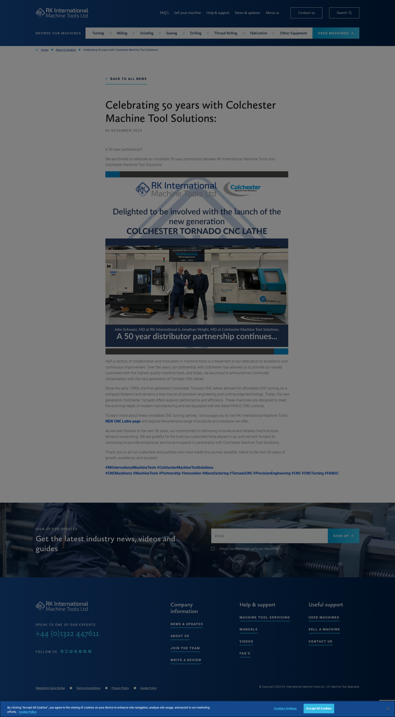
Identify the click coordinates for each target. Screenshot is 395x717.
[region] (197, 709)
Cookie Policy (28, 712)
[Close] (388, 708)
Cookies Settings (285, 708)
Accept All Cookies (318, 708)
